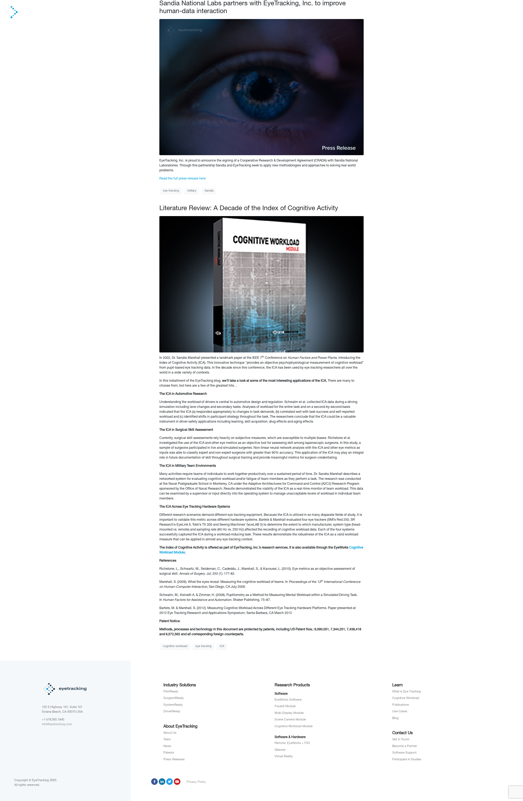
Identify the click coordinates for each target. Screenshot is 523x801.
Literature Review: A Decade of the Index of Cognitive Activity (248, 208)
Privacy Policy (196, 782)
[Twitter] (169, 781)
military (191, 191)
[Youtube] (177, 781)
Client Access (477, 12)
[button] (404, 12)
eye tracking (171, 191)
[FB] (154, 781)
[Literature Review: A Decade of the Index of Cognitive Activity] (261, 284)
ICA (222, 646)
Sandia (209, 191)
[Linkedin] (162, 781)
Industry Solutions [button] (389, 12)
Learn (453, 12)
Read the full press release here (182, 179)
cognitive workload (175, 646)
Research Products (426, 12)
